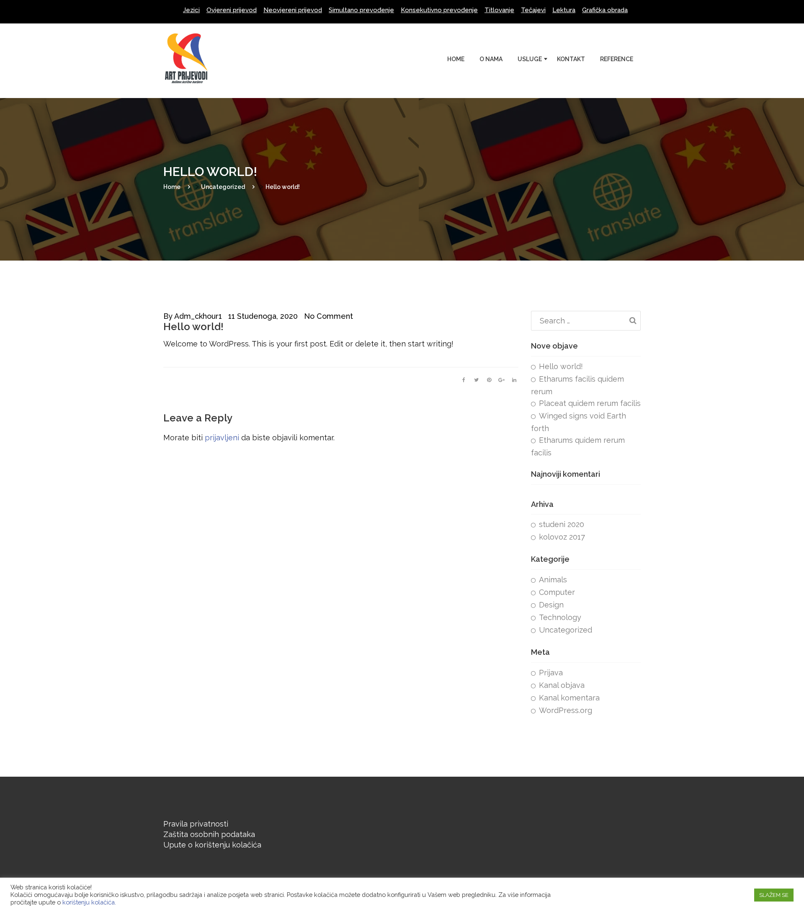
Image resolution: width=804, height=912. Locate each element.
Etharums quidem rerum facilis (578, 446)
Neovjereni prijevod (292, 10)
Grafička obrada (605, 10)
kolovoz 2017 (562, 536)
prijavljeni (222, 437)
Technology (560, 617)
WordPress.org (565, 710)
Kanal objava (562, 685)
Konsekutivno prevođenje (439, 10)
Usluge (530, 59)
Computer (557, 592)
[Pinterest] (489, 380)
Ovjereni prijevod (231, 10)
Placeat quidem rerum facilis (590, 403)
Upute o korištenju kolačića (212, 844)
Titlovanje (499, 10)
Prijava (551, 672)
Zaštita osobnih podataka (209, 834)
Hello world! (561, 366)
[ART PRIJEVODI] (192, 33)
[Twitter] (476, 380)
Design (551, 604)
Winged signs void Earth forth (578, 422)
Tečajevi (533, 10)
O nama (490, 59)
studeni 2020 (561, 524)
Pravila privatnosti (195, 823)
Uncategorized (565, 629)
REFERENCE (616, 59)
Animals (553, 579)
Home (455, 59)
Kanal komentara (569, 697)
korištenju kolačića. (89, 902)
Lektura (563, 10)
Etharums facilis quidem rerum (577, 385)
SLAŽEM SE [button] (774, 895)
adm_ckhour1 (198, 316)
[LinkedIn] (514, 380)
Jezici (191, 10)
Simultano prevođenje (361, 10)
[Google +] (501, 380)
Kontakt (571, 59)
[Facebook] (464, 380)
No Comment (328, 316)
